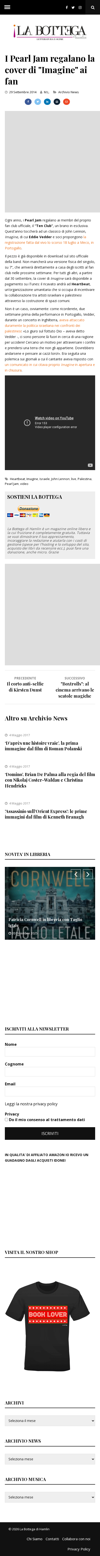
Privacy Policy (78, 1549)
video (24, 484)
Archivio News (68, 92)
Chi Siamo (34, 1538)
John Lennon (60, 479)
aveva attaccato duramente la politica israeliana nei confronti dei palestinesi (44, 325)
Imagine (32, 479)
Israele (45, 479)
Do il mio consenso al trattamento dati (46, 1119)
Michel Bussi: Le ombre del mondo (65, 925)
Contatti (52, 1538)
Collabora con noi (76, 1538)
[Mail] (66, 102)
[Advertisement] (50, 161)
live (73, 479)
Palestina (85, 479)
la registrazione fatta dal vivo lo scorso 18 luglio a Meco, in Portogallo (49, 242)
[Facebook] (67, 7)
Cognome (15, 1064)
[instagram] (81, 7)
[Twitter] (73, 7)
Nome (11, 1044)
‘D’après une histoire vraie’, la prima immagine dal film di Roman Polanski (43, 746)
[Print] (57, 102)
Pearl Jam (12, 484)
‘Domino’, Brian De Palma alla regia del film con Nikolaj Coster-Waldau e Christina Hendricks (50, 780)
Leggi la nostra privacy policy (31, 1104)
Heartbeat (17, 479)
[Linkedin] (47, 102)
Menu (7, 7)
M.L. (47, 92)
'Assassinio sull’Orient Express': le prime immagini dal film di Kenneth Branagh (46, 814)
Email (11, 1084)
